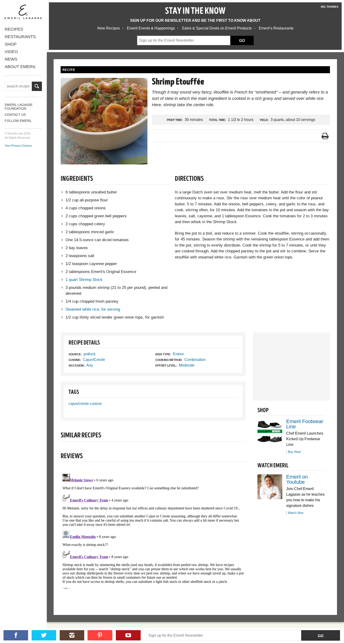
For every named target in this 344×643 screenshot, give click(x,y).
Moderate (186, 365)
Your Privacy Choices (18, 145)
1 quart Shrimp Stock (84, 279)
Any (89, 365)
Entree (178, 354)
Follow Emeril (18, 121)
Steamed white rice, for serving (93, 309)
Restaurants (20, 36)
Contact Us (15, 114)
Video (11, 51)
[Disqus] (153, 530)
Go (320, 636)
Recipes (14, 29)
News (11, 59)
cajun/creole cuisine (85, 404)
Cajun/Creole (94, 360)
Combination (195, 360)
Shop (11, 44)
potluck (89, 354)
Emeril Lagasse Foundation (19, 106)
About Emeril (20, 66)
